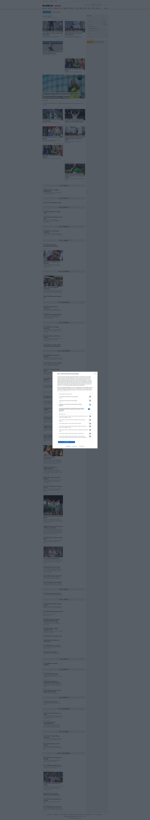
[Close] (95, 374)
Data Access (75, 446)
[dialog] (75, 410)
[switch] (89, 396)
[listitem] (75, 394)
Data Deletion (68, 446)
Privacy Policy (81, 446)
